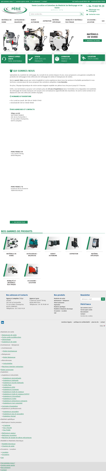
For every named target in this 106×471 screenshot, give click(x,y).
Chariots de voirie (8, 446)
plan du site (95, 322)
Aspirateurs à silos (9, 399)
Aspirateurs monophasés (12, 378)
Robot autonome (35, 21)
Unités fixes (7, 385)
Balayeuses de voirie (9, 335)
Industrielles (7, 363)
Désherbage (6, 339)
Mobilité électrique (8, 444)
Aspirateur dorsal (9, 416)
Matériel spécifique (56, 21)
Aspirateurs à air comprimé (12, 403)
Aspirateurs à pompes (11, 389)
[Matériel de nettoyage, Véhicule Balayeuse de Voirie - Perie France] (14, 10)
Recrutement (84, 312)
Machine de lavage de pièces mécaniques (17, 438)
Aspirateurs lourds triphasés (13, 383)
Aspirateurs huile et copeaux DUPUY (16, 394)
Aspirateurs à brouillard (11, 396)
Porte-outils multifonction (11, 337)
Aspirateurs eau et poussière (13, 414)
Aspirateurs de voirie (9, 342)
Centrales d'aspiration (10, 406)
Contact (83, 314)
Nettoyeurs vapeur (9, 433)
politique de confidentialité (82, 322)
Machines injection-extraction (12, 367)
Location (5, 452)
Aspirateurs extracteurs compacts (15, 401)
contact (102, 322)
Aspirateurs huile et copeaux (13, 392)
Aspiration (47, 21)
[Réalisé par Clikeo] (104, 326)
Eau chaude (7, 428)
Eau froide (6, 430)
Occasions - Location (92, 21)
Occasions (5, 455)
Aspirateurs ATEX (9, 387)
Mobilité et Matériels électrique (74, 21)
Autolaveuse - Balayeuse (20, 21)
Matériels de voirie (6, 21)
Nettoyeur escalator (9, 435)
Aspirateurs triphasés (10, 380)
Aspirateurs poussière (11, 412)
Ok (103, 299)
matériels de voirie (93, 40)
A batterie (6, 425)
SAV (103, 21)
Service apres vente (86, 310)
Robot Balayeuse (9, 357)
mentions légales (66, 322)
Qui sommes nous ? (86, 307)
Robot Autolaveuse (10, 351)
